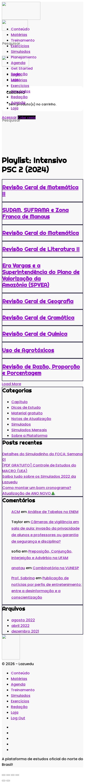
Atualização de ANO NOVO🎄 (28, 493)
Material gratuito (27, 413)
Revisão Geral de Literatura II (41, 249)
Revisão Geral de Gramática (38, 317)
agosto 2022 (23, 620)
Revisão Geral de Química (34, 333)
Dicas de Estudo (26, 407)
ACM (15, 511)
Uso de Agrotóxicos (28, 350)
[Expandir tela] (8, 775)
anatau (18, 568)
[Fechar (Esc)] (17, 775)
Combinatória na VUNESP (56, 568)
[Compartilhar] (13, 775)
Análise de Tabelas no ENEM (53, 511)
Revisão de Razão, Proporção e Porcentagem (41, 369)
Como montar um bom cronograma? (36, 487)
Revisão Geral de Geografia (37, 301)
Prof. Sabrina (23, 578)
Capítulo (19, 401)
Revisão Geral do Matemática (40, 232)
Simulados (21, 424)
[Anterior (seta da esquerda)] (3, 780)
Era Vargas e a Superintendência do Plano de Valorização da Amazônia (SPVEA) (41, 275)
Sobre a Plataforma (29, 435)
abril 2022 (20, 625)
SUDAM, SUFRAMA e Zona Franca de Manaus (35, 213)
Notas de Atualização (31, 418)
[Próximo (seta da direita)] (8, 780)
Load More (11, 383)
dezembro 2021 (25, 631)
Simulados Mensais (29, 430)
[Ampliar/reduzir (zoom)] (3, 775)
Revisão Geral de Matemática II (40, 190)
